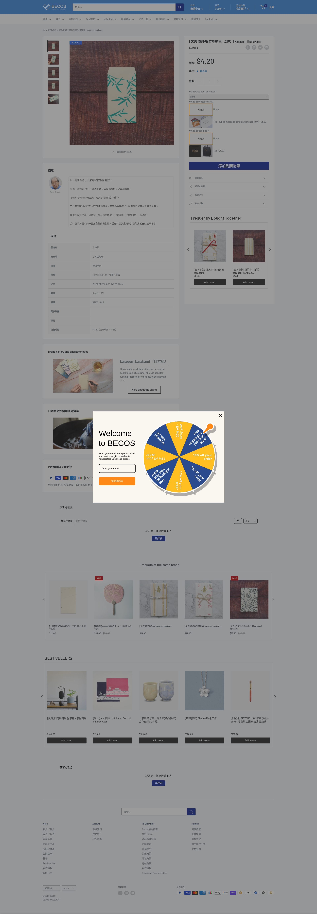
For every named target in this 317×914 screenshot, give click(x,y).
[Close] (220, 415)
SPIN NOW (117, 481)
